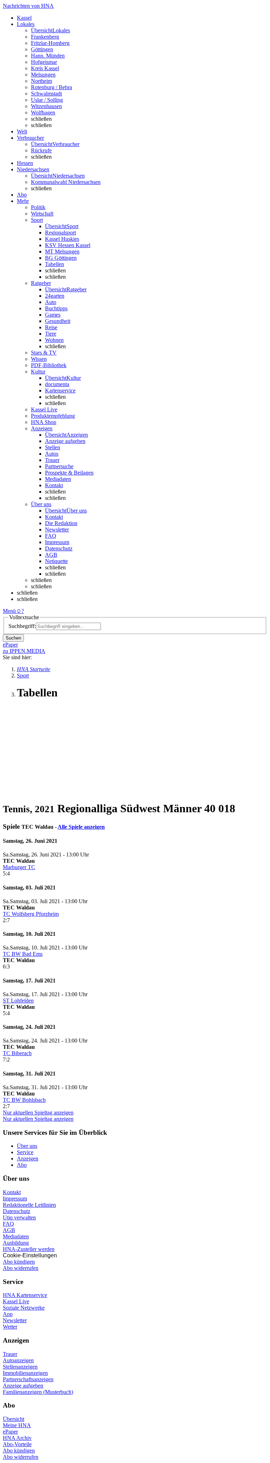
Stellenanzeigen (20, 1367)
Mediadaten (58, 479)
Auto (50, 302)
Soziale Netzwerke (24, 1308)
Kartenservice (60, 390)
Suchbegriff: (22, 626)
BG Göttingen (61, 258)
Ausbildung (16, 1243)
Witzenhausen (46, 106)
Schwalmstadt (46, 94)
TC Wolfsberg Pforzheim (31, 914)
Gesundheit (57, 321)
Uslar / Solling (47, 100)
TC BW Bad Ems (23, 954)
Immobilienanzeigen (25, 1373)
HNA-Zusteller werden (28, 1249)
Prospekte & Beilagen (69, 473)
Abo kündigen (19, 1262)
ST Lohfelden (18, 1001)
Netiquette (56, 561)
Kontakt (54, 485)
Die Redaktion (61, 523)
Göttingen (42, 49)
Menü (9, 611)
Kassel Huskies (62, 239)
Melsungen (43, 75)
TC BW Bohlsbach (24, 1100)
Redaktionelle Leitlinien (29, 1205)
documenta (57, 384)
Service (25, 1152)
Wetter (10, 1327)
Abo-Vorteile (17, 1444)
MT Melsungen (62, 251)
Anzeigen (27, 1158)
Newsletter (57, 529)
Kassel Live (16, 1301)
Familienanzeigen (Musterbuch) (38, 1392)
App (8, 1314)
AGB (51, 555)
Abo (22, 1165)
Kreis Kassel (45, 68)
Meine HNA (17, 1425)
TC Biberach (17, 1053)
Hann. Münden (48, 56)
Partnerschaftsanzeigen (28, 1379)
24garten (54, 296)
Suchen (13, 638)
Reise (51, 327)
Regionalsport (60, 233)
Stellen (52, 447)
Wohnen (54, 340)
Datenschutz (58, 548)
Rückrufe (41, 150)
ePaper (10, 1432)
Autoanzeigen (18, 1360)
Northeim (41, 81)
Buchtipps (56, 308)
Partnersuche (59, 466)
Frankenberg (45, 37)
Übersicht (13, 1419)
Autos (51, 454)
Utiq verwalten (19, 1217)
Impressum (57, 542)
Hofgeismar (44, 62)
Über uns (27, 1146)
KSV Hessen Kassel (67, 245)
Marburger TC (19, 867)
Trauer (52, 460)
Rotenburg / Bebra (51, 87)
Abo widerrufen (20, 1268)
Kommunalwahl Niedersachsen (66, 182)
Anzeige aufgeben (65, 441)
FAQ (50, 536)
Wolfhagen (43, 112)
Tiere (50, 334)
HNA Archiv (17, 1438)
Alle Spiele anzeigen (81, 827)
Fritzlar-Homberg (50, 43)
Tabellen (54, 264)
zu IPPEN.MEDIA (24, 651)
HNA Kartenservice (25, 1295)
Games (52, 315)
